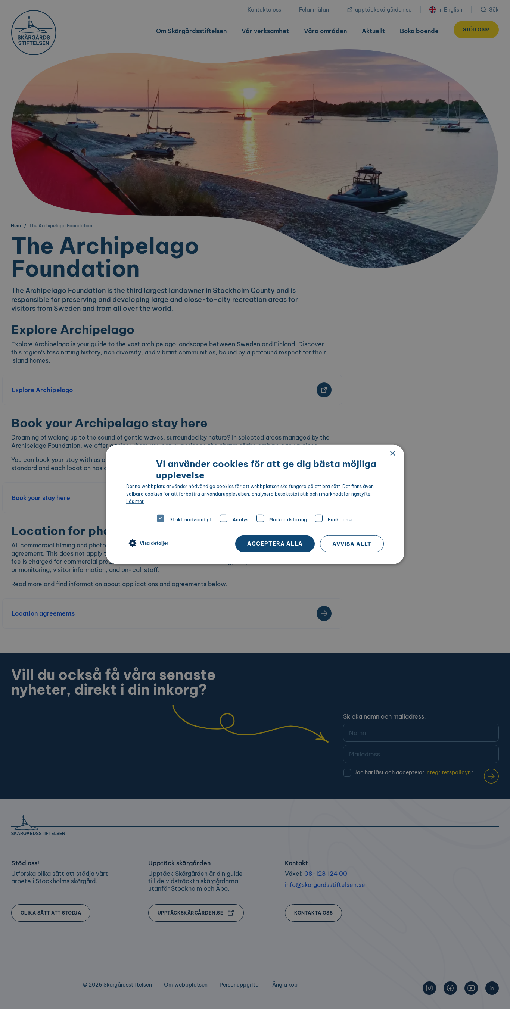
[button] (147, 543)
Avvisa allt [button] (351, 544)
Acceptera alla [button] (275, 543)
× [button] (392, 453)
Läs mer (135, 501)
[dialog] (255, 504)
